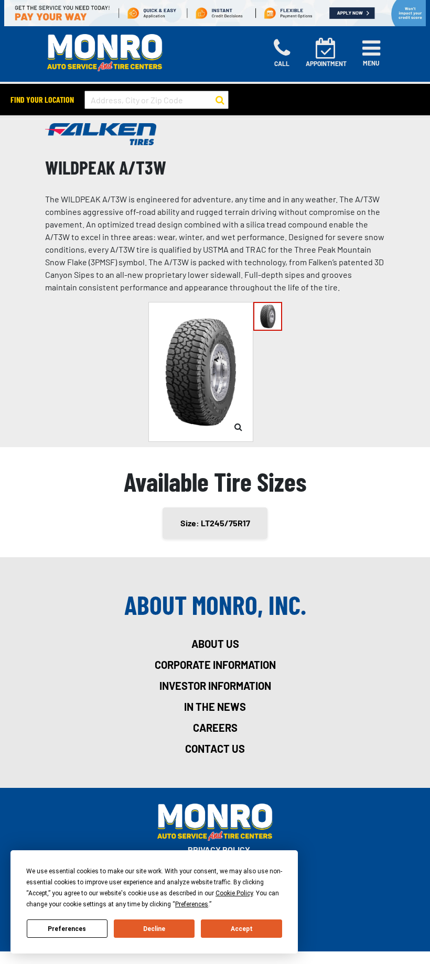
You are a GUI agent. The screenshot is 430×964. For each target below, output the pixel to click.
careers (215, 727)
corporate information (215, 664)
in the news (215, 706)
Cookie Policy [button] (234, 893)
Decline (154, 929)
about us (215, 643)
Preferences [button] (191, 904)
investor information (215, 685)
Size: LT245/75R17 (215, 523)
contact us (215, 748)
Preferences (67, 929)
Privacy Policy (219, 849)
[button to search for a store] (220, 100)
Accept (242, 929)
